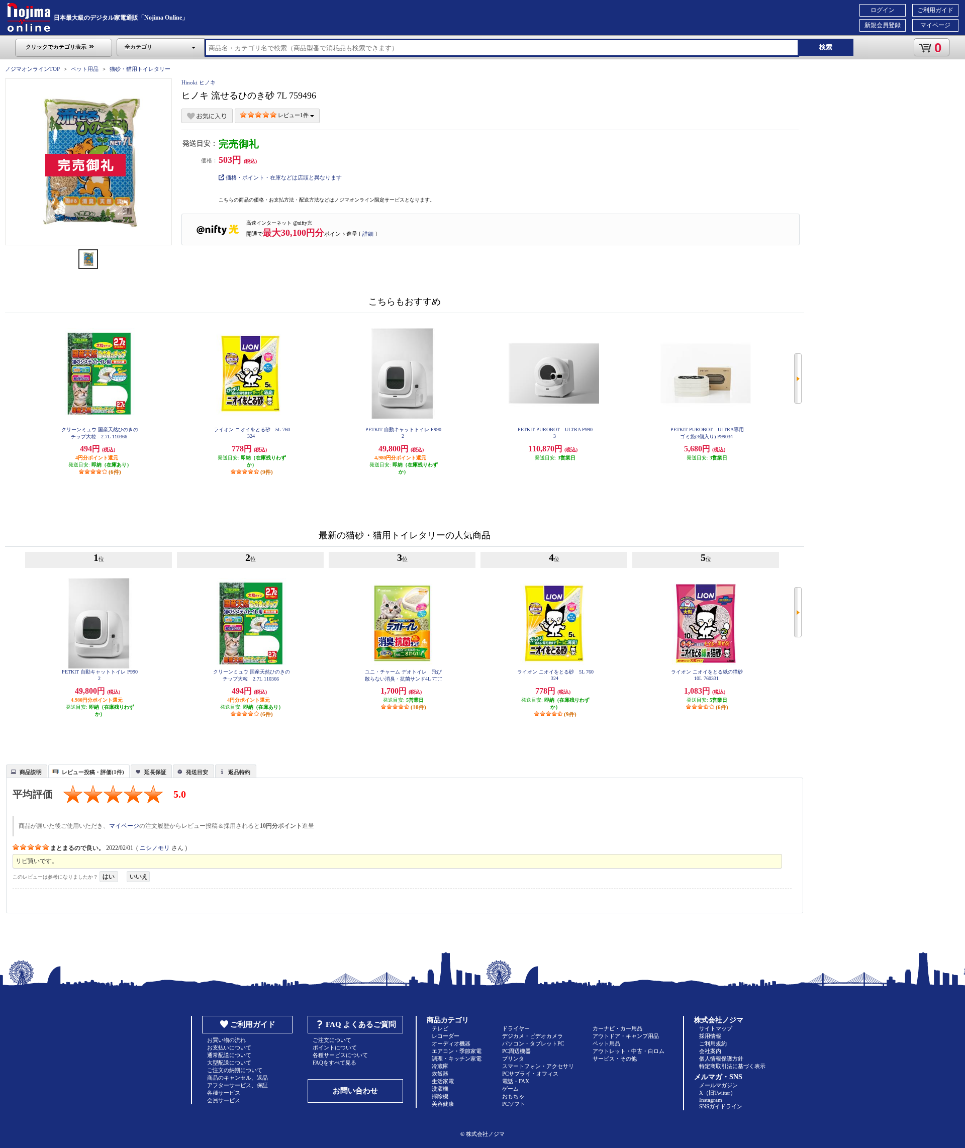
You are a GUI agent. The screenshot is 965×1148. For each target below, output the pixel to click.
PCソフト (513, 1104)
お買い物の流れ (226, 1040)
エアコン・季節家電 (456, 1051)
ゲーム (510, 1089)
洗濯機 (440, 1089)
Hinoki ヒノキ (198, 82)
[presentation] (25, 770)
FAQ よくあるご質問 (361, 1024)
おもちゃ (513, 1096)
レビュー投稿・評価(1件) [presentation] (93, 772)
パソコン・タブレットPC (533, 1043)
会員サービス (223, 1100)
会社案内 (710, 1051)
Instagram (710, 1100)
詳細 (367, 234)
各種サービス (223, 1093)
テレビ (440, 1028)
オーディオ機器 (451, 1043)
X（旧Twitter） (717, 1093)
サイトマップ (715, 1028)
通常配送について (229, 1055)
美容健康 (443, 1104)
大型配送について (229, 1063)
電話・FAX (515, 1081)
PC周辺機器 (516, 1051)
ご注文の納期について (234, 1070)
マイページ (935, 25)
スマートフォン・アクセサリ (538, 1066)
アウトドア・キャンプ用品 (626, 1036)
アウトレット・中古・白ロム (628, 1051)
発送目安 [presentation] (197, 772)
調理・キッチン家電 (456, 1059)
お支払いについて (229, 1047)
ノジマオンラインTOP (32, 69)
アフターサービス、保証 (237, 1085)
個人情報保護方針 (721, 1059)
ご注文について (332, 1040)
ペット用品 (85, 69)
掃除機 (440, 1096)
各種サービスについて (340, 1055)
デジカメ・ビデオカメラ (532, 1036)
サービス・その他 (615, 1059)
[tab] (26, 771)
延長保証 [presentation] (155, 772)
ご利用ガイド (935, 10)
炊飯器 (440, 1074)
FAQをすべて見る (334, 1063)
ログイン (883, 10)
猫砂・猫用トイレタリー (140, 69)
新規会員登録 (882, 25)
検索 (825, 47)
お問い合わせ (355, 1091)
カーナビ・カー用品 (617, 1028)
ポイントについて (335, 1047)
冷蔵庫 (440, 1066)
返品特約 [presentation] (239, 772)
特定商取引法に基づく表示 (732, 1066)
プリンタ (513, 1059)
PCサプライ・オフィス (530, 1074)
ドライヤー (516, 1028)
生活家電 (443, 1081)
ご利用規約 (713, 1043)
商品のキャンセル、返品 (237, 1078)
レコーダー (445, 1036)
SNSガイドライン (720, 1106)
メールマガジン (718, 1085)
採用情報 (710, 1036)
